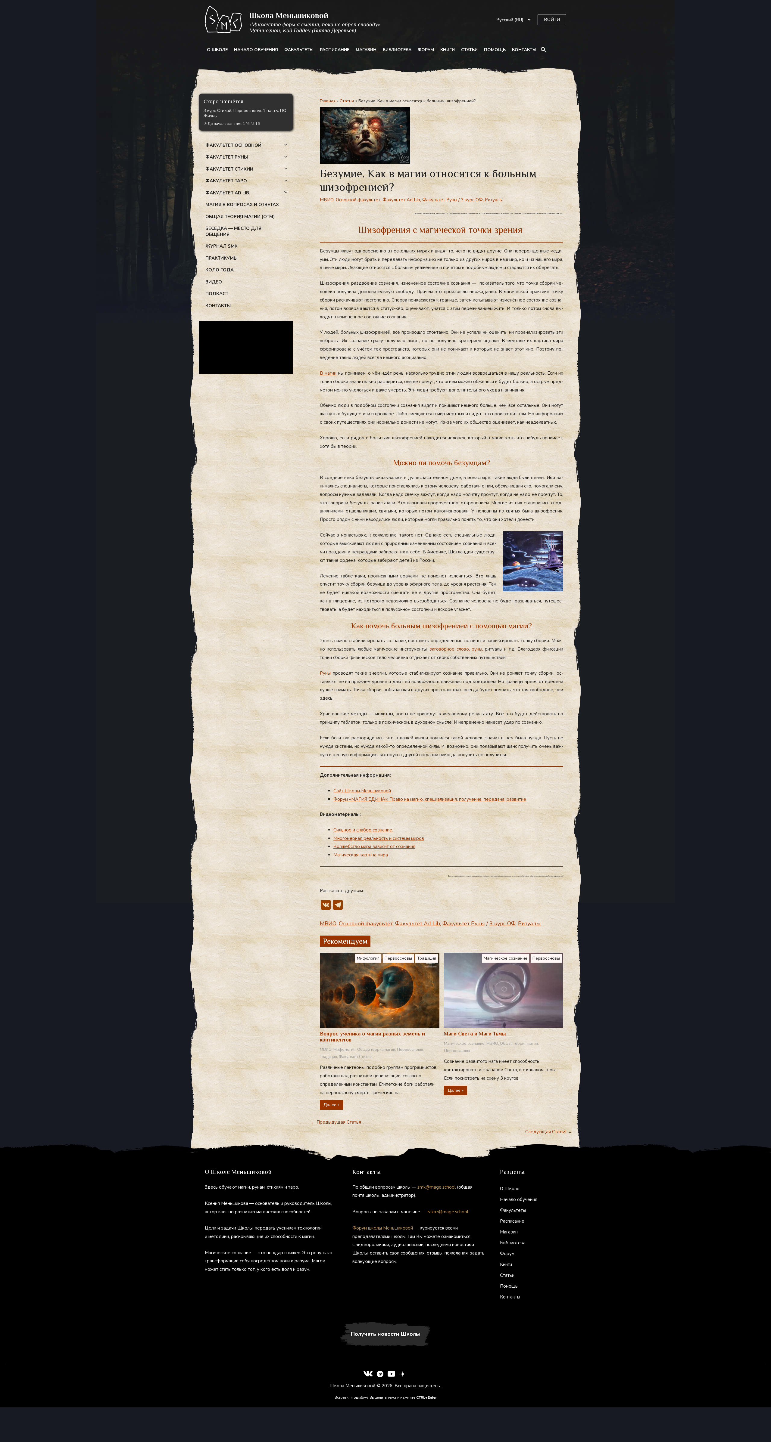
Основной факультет (358, 200)
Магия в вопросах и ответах (242, 205)
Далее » (331, 1105)
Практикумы (221, 258)
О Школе (217, 50)
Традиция (426, 958)
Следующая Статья (548, 1132)
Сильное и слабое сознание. (363, 830)
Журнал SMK (221, 246)
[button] (552, 19)
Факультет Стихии (355, 1057)
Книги (447, 50)
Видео (213, 282)
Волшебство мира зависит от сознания (374, 846)
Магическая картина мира (360, 855)
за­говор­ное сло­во (449, 649)
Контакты (524, 50)
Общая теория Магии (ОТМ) (240, 217)
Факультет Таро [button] (226, 181)
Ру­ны (325, 673)
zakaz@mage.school (447, 1212)
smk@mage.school (436, 1187)
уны (478, 649)
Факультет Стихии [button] (229, 169)
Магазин (366, 50)
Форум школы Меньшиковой (382, 1228)
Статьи (469, 50)
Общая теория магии (376, 1049)
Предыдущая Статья (336, 1122)
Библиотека (397, 50)
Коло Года (219, 270)
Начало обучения (256, 50)
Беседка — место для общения (233, 231)
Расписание (334, 50)
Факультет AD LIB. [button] (227, 193)
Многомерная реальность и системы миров (378, 838)
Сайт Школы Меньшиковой (362, 791)
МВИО (327, 200)
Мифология (368, 958)
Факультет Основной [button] (233, 145)
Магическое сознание (505, 958)
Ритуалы (494, 200)
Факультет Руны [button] (226, 157)
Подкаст (216, 294)
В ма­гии (328, 373)
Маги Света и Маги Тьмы (475, 1034)
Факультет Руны (439, 200)
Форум (426, 50)
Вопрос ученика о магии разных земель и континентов (372, 1037)
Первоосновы (398, 958)
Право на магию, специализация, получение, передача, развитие (457, 799)
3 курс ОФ (472, 200)
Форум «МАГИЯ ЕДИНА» (361, 799)
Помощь (495, 50)
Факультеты (299, 50)
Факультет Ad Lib (401, 200)
